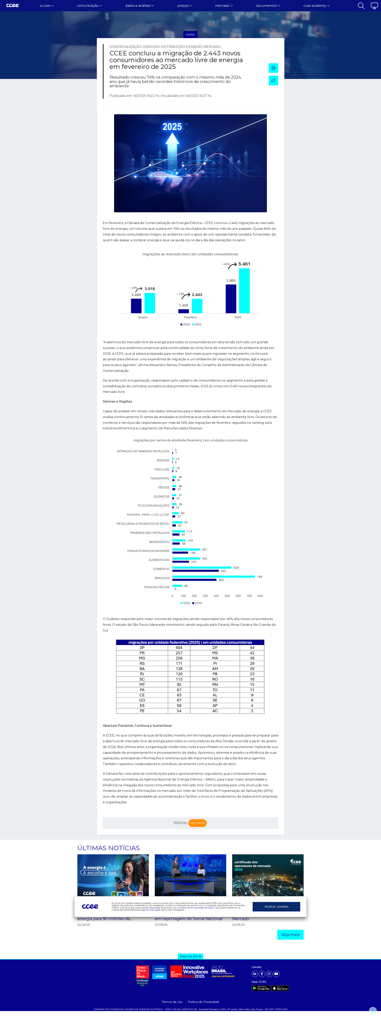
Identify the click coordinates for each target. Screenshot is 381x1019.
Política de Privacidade (203, 1002)
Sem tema (197, 823)
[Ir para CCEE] (12, 6)
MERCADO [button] (222, 6)
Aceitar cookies (276, 906)
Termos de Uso (172, 1002)
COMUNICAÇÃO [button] (88, 6)
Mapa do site (189, 956)
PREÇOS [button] (183, 6)
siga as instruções (150, 909)
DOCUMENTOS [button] (266, 6)
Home (190, 34)
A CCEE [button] (45, 6)
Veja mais (290, 934)
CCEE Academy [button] (315, 6)
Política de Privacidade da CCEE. (196, 907)
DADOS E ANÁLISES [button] (138, 6)
